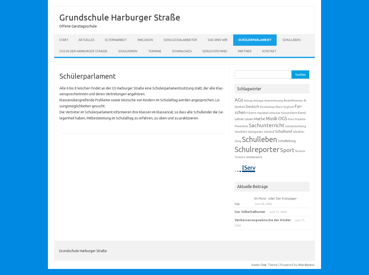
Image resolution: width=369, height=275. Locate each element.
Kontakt (269, 51)
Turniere (240, 157)
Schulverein (127, 51)
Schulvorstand (214, 51)
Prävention (241, 126)
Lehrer (239, 119)
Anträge (258, 100)
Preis (291, 119)
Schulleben (291, 39)
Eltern (279, 106)
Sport (287, 150)
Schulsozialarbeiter (180, 39)
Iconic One (259, 264)
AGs (239, 100)
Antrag (248, 100)
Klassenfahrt (289, 112)
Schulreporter (257, 149)
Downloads (182, 51)
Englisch (289, 106)
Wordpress (306, 264)
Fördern (252, 112)
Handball (263, 112)
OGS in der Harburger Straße (83, 51)
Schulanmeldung (295, 126)
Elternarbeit (116, 39)
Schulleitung (287, 141)
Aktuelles (86, 39)
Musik (271, 118)
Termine (154, 51)
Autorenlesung (273, 100)
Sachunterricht (266, 125)
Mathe (259, 119)
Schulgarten (255, 131)
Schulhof (269, 131)
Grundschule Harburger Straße (119, 17)
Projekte (300, 119)
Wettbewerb (254, 157)
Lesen (249, 119)
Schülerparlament (255, 39)
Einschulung (267, 106)
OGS (282, 118)
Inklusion (145, 39)
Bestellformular (293, 100)
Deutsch (252, 107)
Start (64, 39)
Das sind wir (217, 39)
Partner (245, 51)
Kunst (302, 112)
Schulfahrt (241, 131)
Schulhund (283, 131)
